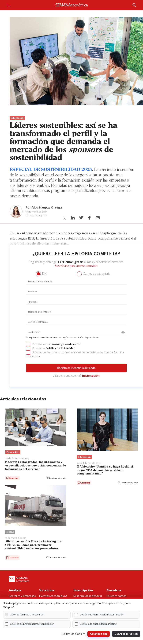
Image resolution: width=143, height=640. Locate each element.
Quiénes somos (116, 596)
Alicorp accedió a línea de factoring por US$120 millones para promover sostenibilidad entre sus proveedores (33, 545)
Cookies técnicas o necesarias (27, 615)
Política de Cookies (73, 634)
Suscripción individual (87, 596)
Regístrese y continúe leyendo (76, 368)
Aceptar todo (98, 634)
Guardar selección (126, 634)
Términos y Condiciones (64, 344)
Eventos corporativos (53, 596)
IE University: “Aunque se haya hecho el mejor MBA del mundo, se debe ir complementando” (105, 470)
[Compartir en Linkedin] (73, 218)
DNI (44, 273)
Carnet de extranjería (96, 273)
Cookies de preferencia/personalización (32, 624)
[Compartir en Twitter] (81, 218)
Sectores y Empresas (22, 596)
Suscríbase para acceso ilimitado (76, 266)
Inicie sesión (90, 375)
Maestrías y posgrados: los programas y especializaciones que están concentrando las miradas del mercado (35, 465)
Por (44, 207)
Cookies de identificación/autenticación (101, 615)
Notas (10, 532)
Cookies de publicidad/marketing (98, 624)
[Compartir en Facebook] (89, 218)
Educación (17, 118)
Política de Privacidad (60, 348)
